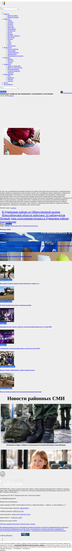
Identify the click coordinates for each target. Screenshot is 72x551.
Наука (9, 44)
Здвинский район (16, 226)
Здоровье (10, 22)
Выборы (10, 59)
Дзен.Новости (8, 84)
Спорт (10, 42)
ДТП (9, 76)
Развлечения (11, 46)
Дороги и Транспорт (14, 66)
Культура (10, 25)
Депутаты (11, 61)
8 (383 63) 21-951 (25, 514)
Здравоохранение (13, 52)
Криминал (11, 77)
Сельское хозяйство (14, 71)
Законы (10, 62)
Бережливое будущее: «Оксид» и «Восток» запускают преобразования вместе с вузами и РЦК (26, 326)
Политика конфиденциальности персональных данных (17, 524)
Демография (11, 51)
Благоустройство (13, 49)
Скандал (10, 81)
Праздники (11, 37)
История (10, 24)
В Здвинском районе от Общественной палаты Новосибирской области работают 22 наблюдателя (33, 213)
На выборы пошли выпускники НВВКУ (14, 237)
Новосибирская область (30, 226)
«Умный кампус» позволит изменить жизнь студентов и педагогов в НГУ (20, 348)
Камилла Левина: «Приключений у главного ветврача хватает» (17, 370)
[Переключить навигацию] (1, 7)
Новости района (13, 15)
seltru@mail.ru (24, 508)
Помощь (10, 34)
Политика (7, 57)
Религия (10, 39)
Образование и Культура (15, 56)
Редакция (10, 95)
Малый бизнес (12, 54)
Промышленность (13, 69)
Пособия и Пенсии (14, 36)
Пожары (10, 79)
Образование (12, 29)
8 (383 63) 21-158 (17, 511)
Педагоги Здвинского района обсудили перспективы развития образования (20, 391)
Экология (11, 72)
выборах (13, 208)
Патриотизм (11, 30)
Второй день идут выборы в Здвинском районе (16, 256)
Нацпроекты (8, 47)
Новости (6, 14)
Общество (7, 19)
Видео (6, 82)
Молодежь (11, 27)
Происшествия (8, 74)
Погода (10, 32)
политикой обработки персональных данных (29, 545)
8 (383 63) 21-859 (16, 517)
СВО (9, 41)
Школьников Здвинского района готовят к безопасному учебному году (19, 283)
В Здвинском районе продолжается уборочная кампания (15, 305)
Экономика (7, 64)
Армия (10, 20)
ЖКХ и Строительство (15, 67)
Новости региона (13, 17)
